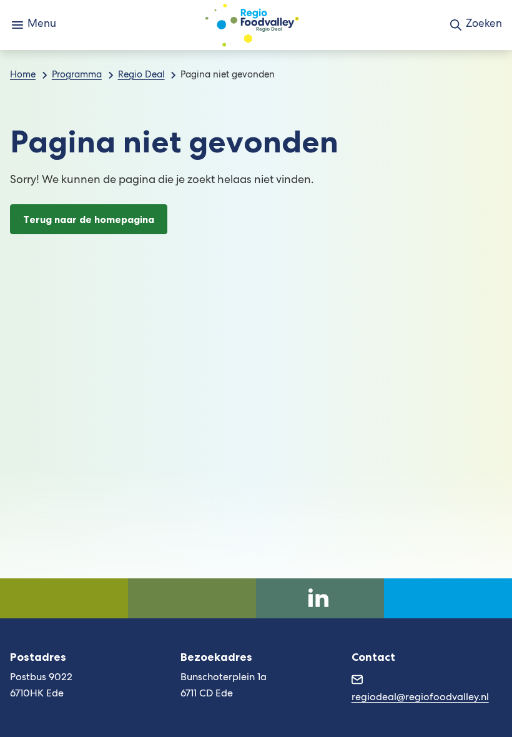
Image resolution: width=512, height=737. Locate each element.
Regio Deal (141, 75)
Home (23, 75)
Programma (77, 75)
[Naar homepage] (252, 25)
